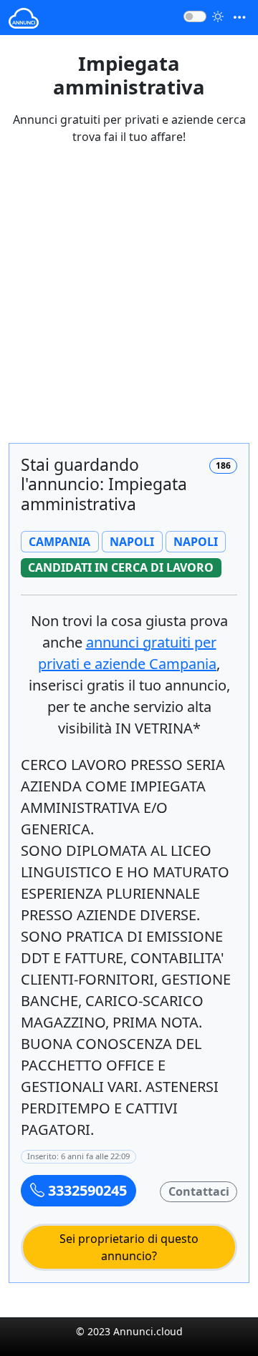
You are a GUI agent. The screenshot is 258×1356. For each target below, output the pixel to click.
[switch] (194, 16)
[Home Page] (24, 17)
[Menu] (239, 17)
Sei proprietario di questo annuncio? (129, 1247)
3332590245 (85, 1190)
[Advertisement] (129, 302)
